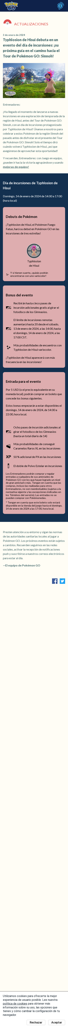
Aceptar (56, 1022)
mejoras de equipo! (16, 166)
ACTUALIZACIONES (31, 24)
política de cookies (15, 1003)
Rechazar (36, 1022)
